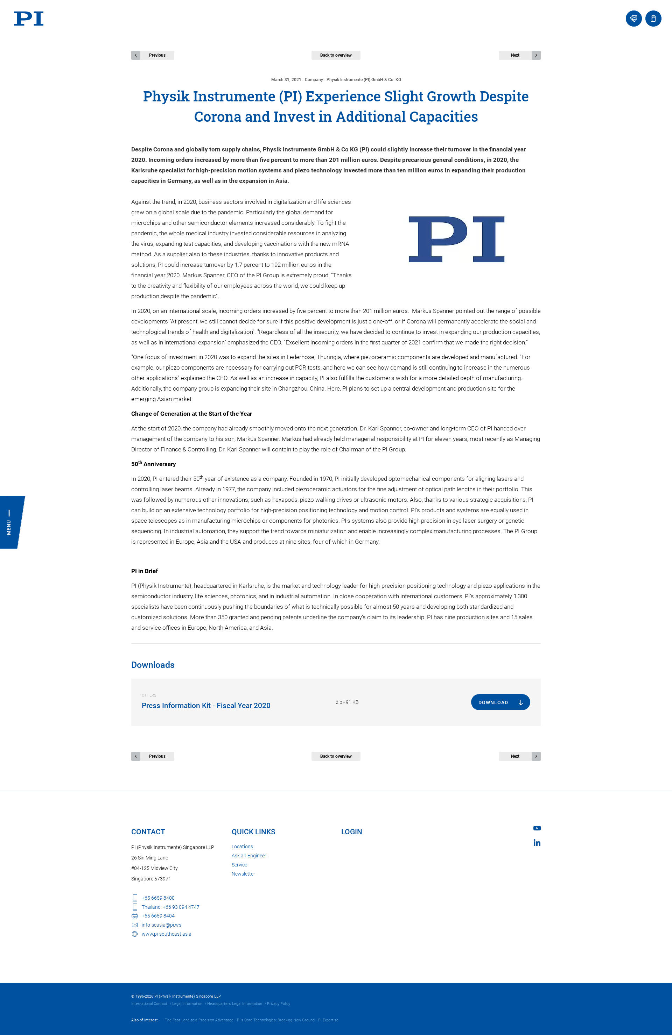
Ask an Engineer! (249, 855)
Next (515, 55)
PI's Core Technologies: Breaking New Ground (276, 1020)
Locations (242, 846)
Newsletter (243, 874)
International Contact (149, 1003)
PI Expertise (328, 1020)
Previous (157, 55)
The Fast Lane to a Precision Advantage (199, 1020)
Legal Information (187, 1003)
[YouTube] (537, 828)
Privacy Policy (278, 1003)
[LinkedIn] (537, 842)
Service (239, 865)
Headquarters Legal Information (234, 1003)
